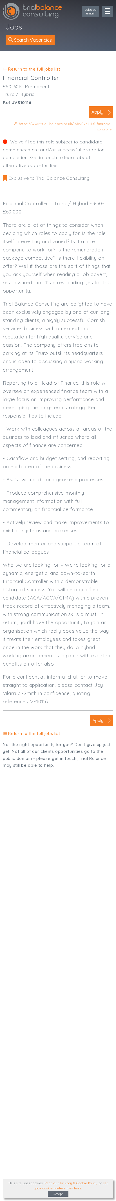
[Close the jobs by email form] (81, 12)
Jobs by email (90, 11)
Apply (97, 112)
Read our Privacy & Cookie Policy (71, 1183)
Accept (58, 1194)
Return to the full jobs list (33, 69)
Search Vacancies (32, 40)
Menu (107, 11)
